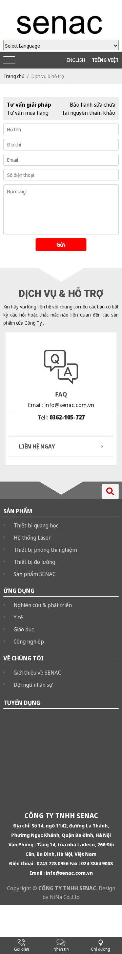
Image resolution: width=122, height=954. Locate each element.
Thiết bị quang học (36, 525)
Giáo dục (24, 629)
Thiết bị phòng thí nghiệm (45, 549)
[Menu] (9, 60)
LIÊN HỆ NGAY (37, 446)
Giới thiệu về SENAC (37, 672)
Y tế (18, 617)
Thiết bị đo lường (34, 562)
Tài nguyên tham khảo (88, 112)
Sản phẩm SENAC (35, 574)
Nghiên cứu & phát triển (43, 605)
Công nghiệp (29, 641)
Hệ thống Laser (32, 537)
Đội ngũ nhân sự (33, 684)
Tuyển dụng (21, 703)
